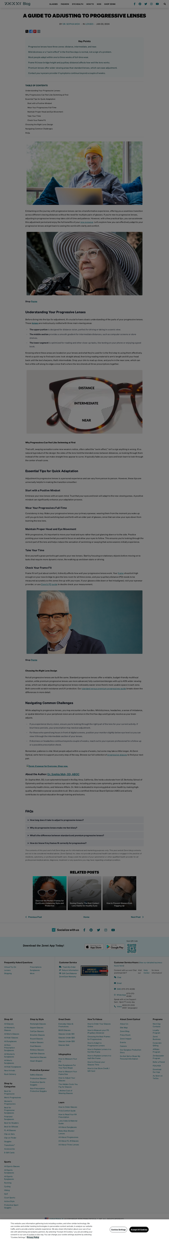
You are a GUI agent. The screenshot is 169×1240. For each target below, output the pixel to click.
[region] (84, 1229)
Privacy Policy (33, 1237)
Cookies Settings (118, 1229)
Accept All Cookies (139, 1229)
